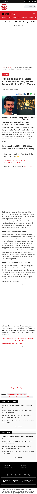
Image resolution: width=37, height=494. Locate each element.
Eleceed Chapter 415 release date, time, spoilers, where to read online (18, 421)
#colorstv (7, 160)
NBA (14, 17)
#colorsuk (22, 160)
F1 (18, 17)
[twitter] (27, 1)
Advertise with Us (20, 482)
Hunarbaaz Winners (8, 397)
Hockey (25, 22)
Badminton (24, 17)
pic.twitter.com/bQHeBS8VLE (13, 162)
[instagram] (30, 1)
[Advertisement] (18, 45)
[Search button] (34, 7)
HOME (4, 67)
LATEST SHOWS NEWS (9, 401)
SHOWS (10, 67)
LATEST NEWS (6, 432)
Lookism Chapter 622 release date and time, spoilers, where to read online (17, 411)
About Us (7, 480)
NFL (20, 22)
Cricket (3, 17)
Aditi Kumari (6, 89)
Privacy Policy (27, 480)
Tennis (31, 17)
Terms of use (8, 482)
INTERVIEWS (24, 468)
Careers (31, 482)
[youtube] (32, 1)
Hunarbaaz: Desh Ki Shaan (24, 397)
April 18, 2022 (28, 166)
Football (9, 17)
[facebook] (25, 1)
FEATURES (23, 465)
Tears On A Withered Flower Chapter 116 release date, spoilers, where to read (17, 406)
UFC (16, 22)
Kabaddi (32, 22)
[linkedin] (35, 1)
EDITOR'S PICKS (8, 468)
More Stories (18, 427)
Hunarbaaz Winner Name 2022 (17, 394)
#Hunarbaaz (14, 160)
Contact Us (5, 1)
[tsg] (9, 7)
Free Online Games (7, 22)
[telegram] (29, 474)
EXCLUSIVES (7, 465)
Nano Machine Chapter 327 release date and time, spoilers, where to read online (16, 416)
